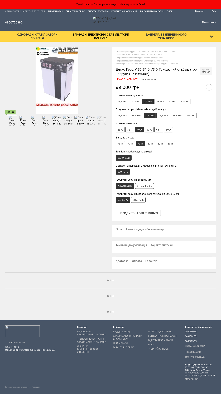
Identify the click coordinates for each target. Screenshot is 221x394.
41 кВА (172, 101)
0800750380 (13, 22)
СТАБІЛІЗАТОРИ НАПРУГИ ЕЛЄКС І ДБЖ (25, 11)
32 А (129, 129)
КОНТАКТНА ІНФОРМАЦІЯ (124, 11)
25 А (120, 129)
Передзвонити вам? (195, 346)
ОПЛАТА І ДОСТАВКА (98, 11)
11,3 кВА (122, 115)
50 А (149, 129)
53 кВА (185, 101)
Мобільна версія (16, 342)
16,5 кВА (122, 101)
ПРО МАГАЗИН (55, 11)
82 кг (160, 143)
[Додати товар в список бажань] (209, 87)
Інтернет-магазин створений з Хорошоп (22, 387)
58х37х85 (138, 200)
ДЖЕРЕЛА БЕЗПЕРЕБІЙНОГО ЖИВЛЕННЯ (166, 36)
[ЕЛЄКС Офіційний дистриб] (22, 331)
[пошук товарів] (202, 36)
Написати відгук (148, 79)
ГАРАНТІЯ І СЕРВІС (75, 11)
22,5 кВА (163, 115)
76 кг (120, 143)
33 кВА (160, 101)
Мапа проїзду (191, 379)
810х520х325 (144, 186)
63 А (158, 129)
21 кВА (136, 101)
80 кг (150, 143)
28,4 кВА (177, 115)
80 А (168, 129)
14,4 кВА (136, 115)
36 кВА (191, 115)
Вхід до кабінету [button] (121, 331)
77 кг (130, 143)
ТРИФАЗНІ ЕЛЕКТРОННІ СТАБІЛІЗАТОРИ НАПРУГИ (101, 36)
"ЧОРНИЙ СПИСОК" (158, 349)
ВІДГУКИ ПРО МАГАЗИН (152, 11)
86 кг (170, 143)
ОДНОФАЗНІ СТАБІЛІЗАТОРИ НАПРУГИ (37, 36)
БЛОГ (169, 11)
